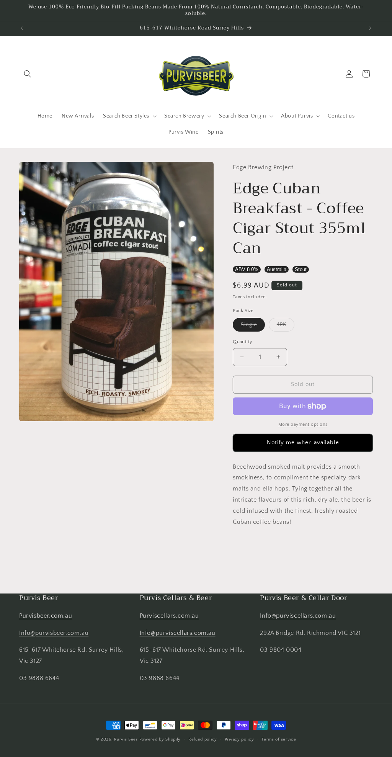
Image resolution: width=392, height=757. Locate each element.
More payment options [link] (303, 424)
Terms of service (278, 739)
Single (253, 326)
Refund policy (202, 739)
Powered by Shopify (160, 739)
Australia (276, 269)
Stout (301, 269)
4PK (285, 326)
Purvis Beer (126, 739)
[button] (27, 73)
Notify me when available (303, 442)
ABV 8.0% (246, 269)
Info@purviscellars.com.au (178, 632)
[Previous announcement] (21, 28)
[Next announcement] (370, 28)
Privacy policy (239, 739)
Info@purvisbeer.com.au (53, 632)
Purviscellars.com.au (169, 615)
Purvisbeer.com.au (45, 615)
